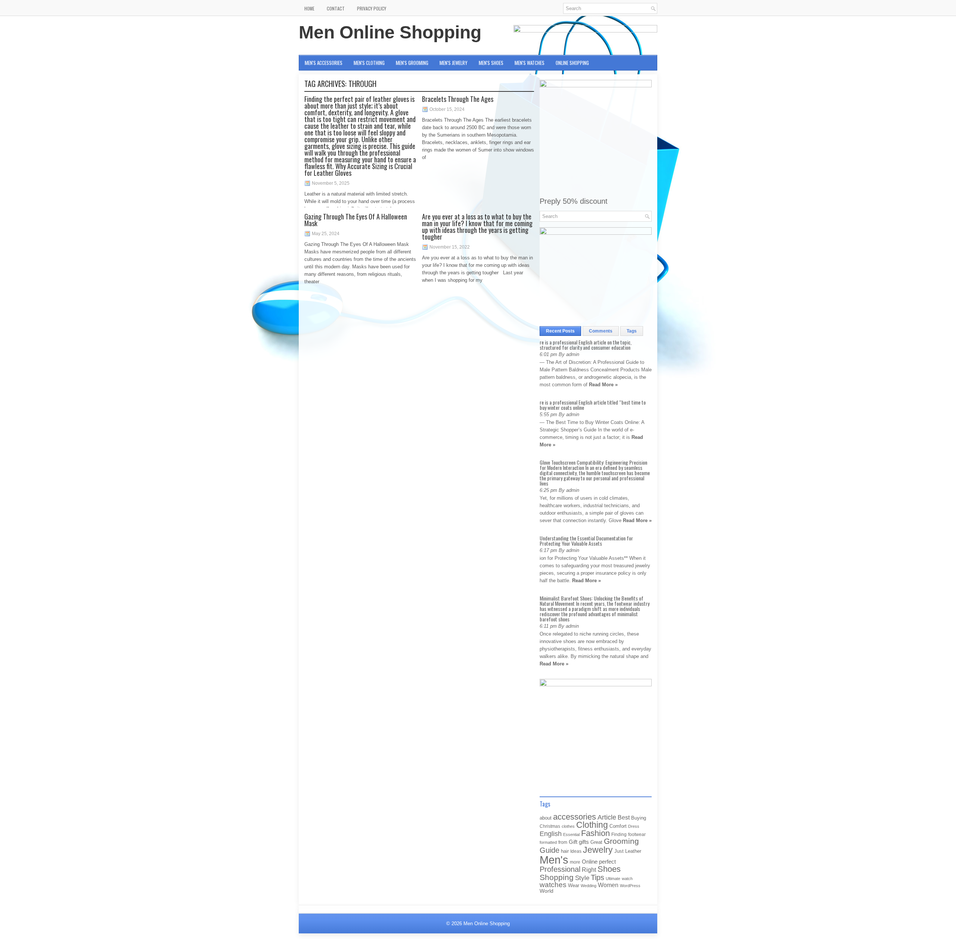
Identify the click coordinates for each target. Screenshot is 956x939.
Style (582, 878)
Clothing (592, 825)
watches (553, 885)
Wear (573, 885)
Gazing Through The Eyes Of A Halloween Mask (355, 220)
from (562, 842)
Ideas (575, 851)
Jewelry (598, 850)
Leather (633, 851)
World (546, 891)
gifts (584, 842)
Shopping (557, 877)
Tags (632, 331)
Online (590, 862)
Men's (554, 860)
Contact (336, 8)
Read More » (603, 384)
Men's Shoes (491, 62)
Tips (597, 877)
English (551, 833)
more (575, 862)
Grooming (621, 841)
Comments (600, 331)
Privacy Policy (371, 8)
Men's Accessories (323, 62)
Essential (571, 834)
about (546, 818)
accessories (574, 816)
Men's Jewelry (454, 62)
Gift (573, 842)
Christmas (550, 826)
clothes (568, 826)
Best (624, 817)
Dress (633, 826)
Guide (549, 850)
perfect (607, 862)
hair (565, 851)
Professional (560, 869)
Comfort (618, 826)
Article (607, 817)
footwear (637, 834)
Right (589, 870)
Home (309, 8)
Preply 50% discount (574, 201)
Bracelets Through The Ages (457, 99)
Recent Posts (560, 331)
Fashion (595, 833)
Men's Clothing (369, 62)
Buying (638, 818)
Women (608, 885)
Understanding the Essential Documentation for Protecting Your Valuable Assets (586, 540)
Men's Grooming (412, 62)
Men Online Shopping (390, 32)
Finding (619, 834)
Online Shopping (572, 62)
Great (596, 842)
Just (619, 851)
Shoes (609, 869)
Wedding (588, 885)
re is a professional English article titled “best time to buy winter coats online (593, 404)
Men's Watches (529, 62)
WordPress (630, 885)
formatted (548, 842)
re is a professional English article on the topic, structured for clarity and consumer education (585, 344)
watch (627, 878)
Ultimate (613, 878)
